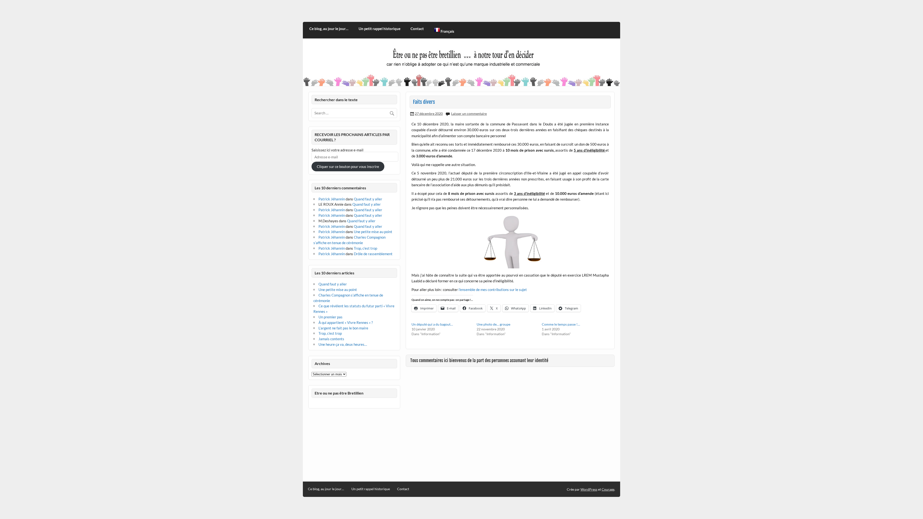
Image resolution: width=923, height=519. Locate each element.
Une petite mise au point (373, 231)
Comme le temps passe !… (561, 324)
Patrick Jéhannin (331, 199)
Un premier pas (330, 317)
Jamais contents (331, 339)
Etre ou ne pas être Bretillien (339, 393)
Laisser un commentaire (469, 113)
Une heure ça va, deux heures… (342, 344)
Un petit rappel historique (379, 28)
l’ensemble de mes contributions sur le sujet (493, 289)
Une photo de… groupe (493, 324)
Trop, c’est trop (365, 248)
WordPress (588, 489)
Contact (417, 28)
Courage (608, 489)
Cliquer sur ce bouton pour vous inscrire (348, 166)
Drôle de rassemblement (373, 254)
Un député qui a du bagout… (432, 324)
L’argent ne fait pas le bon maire (343, 328)
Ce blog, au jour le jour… (328, 28)
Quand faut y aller (368, 199)
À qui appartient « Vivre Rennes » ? (345, 322)
